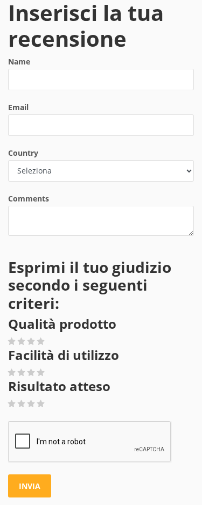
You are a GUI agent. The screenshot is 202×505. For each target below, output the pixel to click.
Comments (28, 198)
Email (18, 107)
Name (19, 61)
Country (23, 153)
